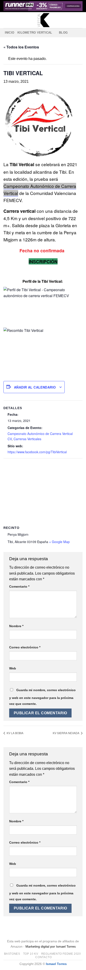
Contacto (43, 957)
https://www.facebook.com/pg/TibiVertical (37, 452)
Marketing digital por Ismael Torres (50, 946)
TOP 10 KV (30, 953)
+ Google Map (59, 541)
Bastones (12, 953)
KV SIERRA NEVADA (66, 733)
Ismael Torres (56, 964)
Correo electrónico (24, 647)
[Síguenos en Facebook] (72, 33)
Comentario (19, 586)
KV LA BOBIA (14, 733)
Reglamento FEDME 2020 (61, 953)
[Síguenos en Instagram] (78, 33)
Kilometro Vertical (34, 32)
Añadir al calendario (35, 387)
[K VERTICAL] (43, 20)
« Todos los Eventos (21, 47)
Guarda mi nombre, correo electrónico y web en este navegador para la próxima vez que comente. (42, 697)
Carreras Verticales (27, 439)
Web (12, 668)
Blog (63, 32)
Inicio (9, 32)
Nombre (16, 626)
